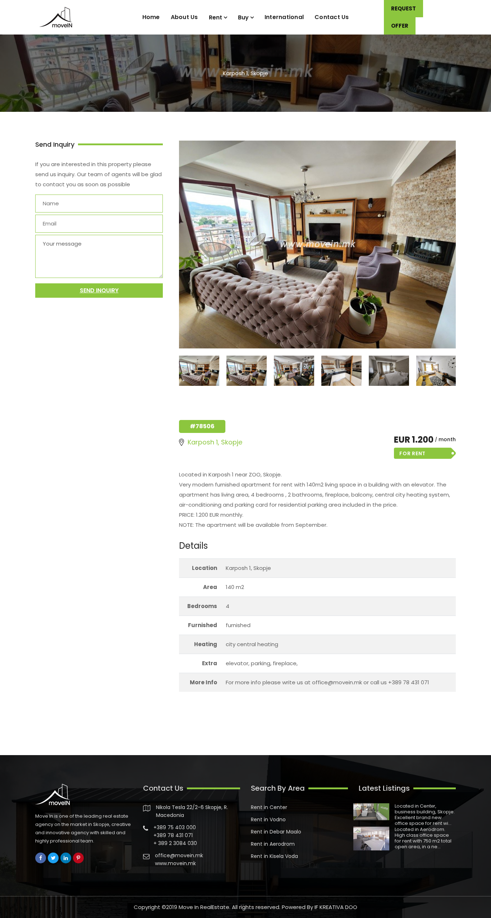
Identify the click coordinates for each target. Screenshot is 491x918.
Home (151, 17)
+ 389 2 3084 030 (175, 843)
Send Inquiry (99, 290)
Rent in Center (269, 807)
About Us (184, 17)
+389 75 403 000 (174, 827)
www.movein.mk (175, 863)
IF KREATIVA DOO (336, 907)
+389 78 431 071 (173, 835)
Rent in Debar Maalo (276, 831)
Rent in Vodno (268, 819)
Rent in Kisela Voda (274, 856)
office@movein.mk (179, 855)
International (284, 17)
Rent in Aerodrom (273, 844)
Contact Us (332, 17)
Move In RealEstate (204, 907)
